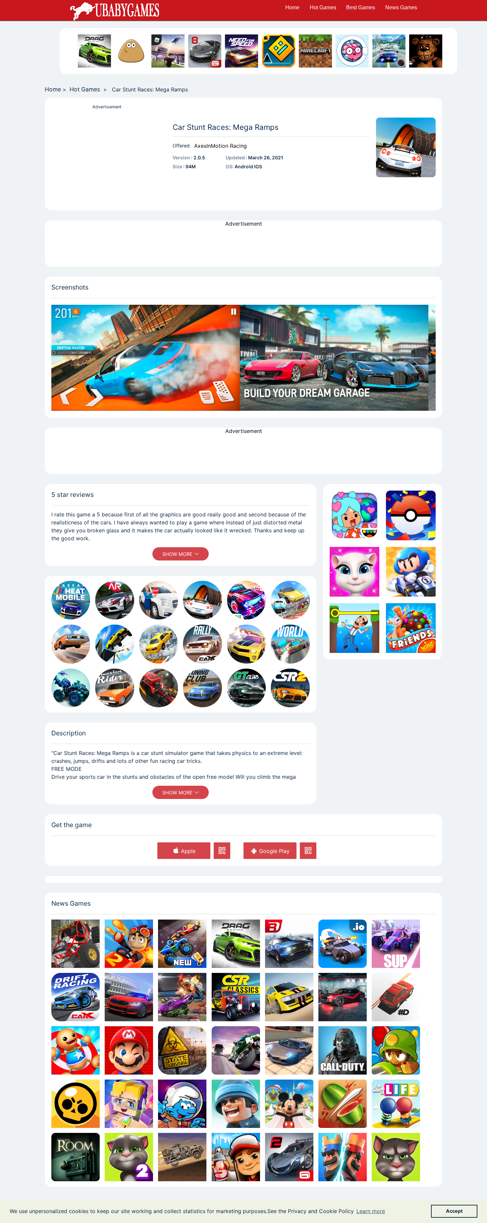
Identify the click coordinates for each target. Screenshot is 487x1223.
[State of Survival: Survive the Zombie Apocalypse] (182, 1050)
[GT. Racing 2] (289, 1157)
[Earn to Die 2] (182, 1157)
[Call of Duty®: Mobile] (342, 1050)
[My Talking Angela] (354, 572)
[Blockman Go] (129, 1104)
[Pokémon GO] (411, 515)
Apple (187, 851)
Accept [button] (454, 1211)
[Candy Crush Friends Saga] (411, 628)
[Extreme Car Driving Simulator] (289, 1050)
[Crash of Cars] (342, 943)
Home (292, 7)
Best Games (360, 7)
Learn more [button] (370, 1211)
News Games (401, 7)
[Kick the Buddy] (75, 1050)
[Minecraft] (315, 51)
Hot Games (323, 7)
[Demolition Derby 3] (182, 997)
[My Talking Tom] (396, 1157)
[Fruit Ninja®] (342, 1104)
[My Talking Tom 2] (129, 1157)
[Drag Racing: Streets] (289, 943)
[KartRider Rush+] (411, 572)
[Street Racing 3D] (389, 51)
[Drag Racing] (94, 51)
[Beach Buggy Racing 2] (129, 943)
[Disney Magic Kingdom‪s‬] (289, 1104)
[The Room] (75, 1157)
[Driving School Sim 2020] (129, 997)
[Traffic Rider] (235, 1050)
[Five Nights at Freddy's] (425, 51)
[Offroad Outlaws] (75, 943)
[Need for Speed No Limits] (241, 51)
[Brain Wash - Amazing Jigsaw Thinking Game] (352, 51)
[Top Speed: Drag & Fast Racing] (342, 997)
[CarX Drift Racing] (75, 997)
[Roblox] (168, 51)
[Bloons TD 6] (396, 1050)
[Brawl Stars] (75, 1104)
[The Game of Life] (396, 1104)
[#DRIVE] (396, 997)
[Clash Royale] (342, 1157)
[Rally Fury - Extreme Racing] (289, 997)
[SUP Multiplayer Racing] (396, 943)
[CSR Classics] (235, 997)
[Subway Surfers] (235, 1157)
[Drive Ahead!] (182, 943)
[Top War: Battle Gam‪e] (235, 1104)
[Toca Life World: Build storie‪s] (354, 515)
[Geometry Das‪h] (278, 51)
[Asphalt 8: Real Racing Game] (204, 51)
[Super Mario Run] (129, 1050)
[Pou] (131, 51)
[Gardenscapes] (354, 628)
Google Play (273, 851)
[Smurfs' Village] (182, 1104)
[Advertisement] (107, 157)
